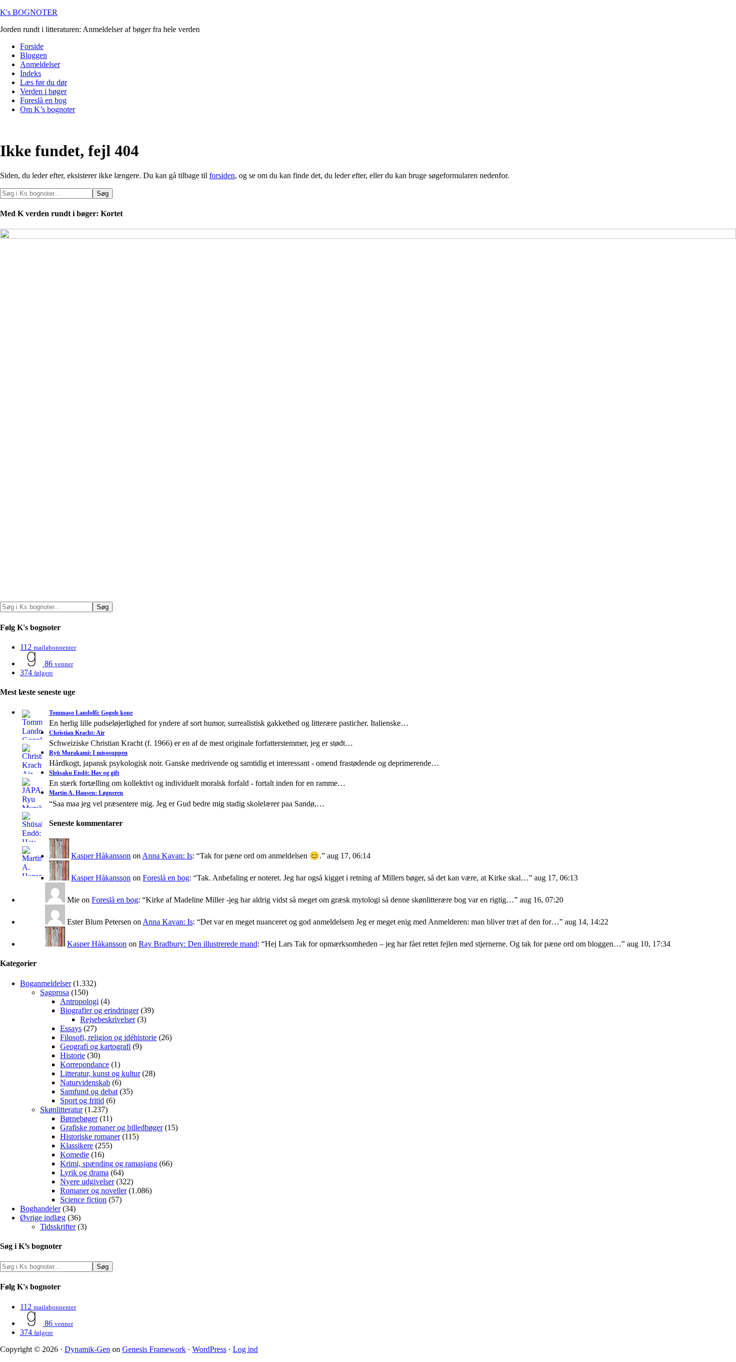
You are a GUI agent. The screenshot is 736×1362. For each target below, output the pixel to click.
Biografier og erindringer (99, 1010)
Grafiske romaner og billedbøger (111, 1127)
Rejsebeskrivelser (107, 1019)
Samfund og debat (89, 1091)
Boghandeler (40, 1208)
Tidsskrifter (58, 1226)
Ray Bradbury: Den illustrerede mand (198, 944)
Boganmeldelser (45, 983)
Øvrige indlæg (43, 1217)
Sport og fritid (82, 1100)
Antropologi (79, 1001)
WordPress (209, 1349)
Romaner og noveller (93, 1190)
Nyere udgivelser (87, 1181)
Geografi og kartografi (95, 1046)
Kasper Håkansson (101, 855)
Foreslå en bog (166, 877)
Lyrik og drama (84, 1172)
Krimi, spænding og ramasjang (108, 1163)
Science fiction (83, 1199)
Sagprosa (54, 992)
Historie (72, 1055)
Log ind (245, 1349)
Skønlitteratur (61, 1109)
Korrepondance (84, 1064)
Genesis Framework (154, 1349)
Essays (71, 1028)
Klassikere (76, 1145)
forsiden (222, 175)
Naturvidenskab (85, 1082)
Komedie (74, 1154)
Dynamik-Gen (87, 1349)
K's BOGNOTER (29, 12)
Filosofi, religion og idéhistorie (108, 1037)
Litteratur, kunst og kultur (100, 1073)
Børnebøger (79, 1118)
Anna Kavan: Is (167, 855)
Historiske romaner (90, 1136)
